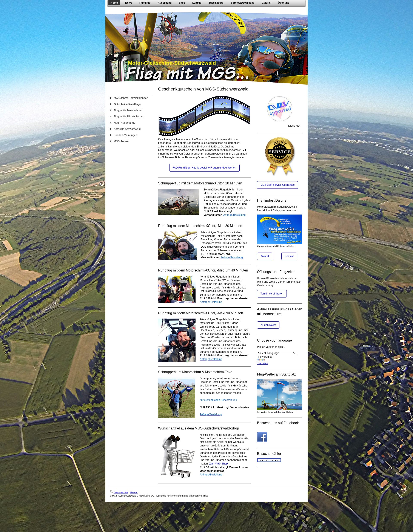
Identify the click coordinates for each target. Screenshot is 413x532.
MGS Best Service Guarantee (277, 184)
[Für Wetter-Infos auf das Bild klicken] (279, 394)
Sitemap (134, 492)
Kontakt (289, 256)
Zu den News (268, 325)
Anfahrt (264, 256)
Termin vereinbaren (271, 293)
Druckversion (121, 492)
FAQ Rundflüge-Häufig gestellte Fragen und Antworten (204, 167)
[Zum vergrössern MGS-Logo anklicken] (279, 229)
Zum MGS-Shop (218, 463)
